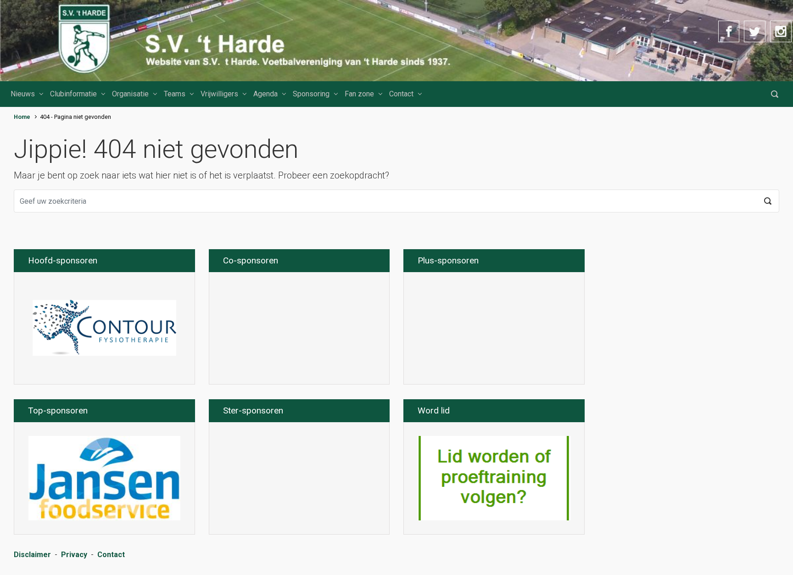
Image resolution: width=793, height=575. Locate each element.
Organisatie (130, 93)
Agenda (265, 93)
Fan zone (359, 93)
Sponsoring (311, 93)
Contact (401, 93)
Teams (174, 93)
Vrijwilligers (219, 93)
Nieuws (23, 93)
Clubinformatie (73, 93)
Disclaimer (32, 554)
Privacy (74, 554)
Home (22, 116)
